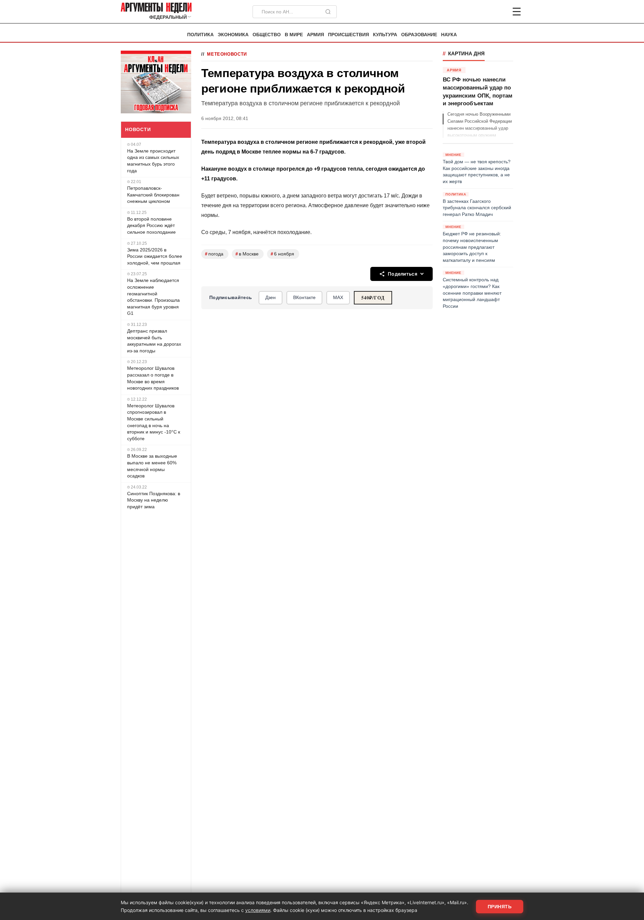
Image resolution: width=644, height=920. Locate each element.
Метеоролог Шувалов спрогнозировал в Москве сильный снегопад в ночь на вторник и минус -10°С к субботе (153, 422)
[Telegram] (481, 11)
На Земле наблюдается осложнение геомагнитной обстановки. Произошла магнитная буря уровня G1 (153, 297)
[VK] (498, 11)
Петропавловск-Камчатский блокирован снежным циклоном (153, 194)
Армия (315, 34)
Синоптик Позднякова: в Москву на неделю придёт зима (153, 500)
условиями (257, 910)
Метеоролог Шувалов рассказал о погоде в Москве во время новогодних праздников (153, 378)
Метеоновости (227, 54)
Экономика (233, 34)
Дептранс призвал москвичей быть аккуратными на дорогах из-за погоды (154, 340)
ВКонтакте (304, 297)
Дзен (270, 297)
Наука (449, 34)
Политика (200, 34)
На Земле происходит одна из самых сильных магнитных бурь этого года (153, 160)
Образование (419, 34)
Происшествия (348, 34)
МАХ (338, 297)
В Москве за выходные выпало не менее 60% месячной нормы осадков (152, 465)
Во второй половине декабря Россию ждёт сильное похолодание (151, 225)
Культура (385, 34)
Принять (500, 906)
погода (214, 253)
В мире (294, 34)
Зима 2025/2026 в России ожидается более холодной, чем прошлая (154, 256)
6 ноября (282, 253)
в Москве (247, 253)
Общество (267, 34)
